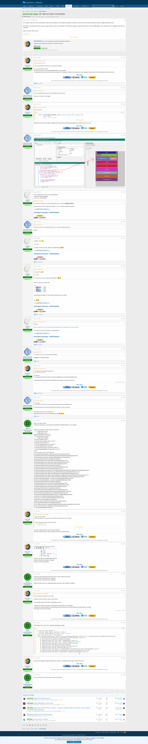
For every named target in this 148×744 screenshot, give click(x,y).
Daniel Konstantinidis (27, 429)
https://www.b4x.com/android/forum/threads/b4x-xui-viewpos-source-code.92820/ (56, 327)
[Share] (125, 20)
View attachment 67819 (40, 63)
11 (51, 716)
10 (49, 716)
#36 (124, 574)
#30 (124, 349)
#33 (124, 420)
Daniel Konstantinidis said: (41, 514)
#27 (124, 238)
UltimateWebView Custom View (43, 703)
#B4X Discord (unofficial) (27, 8)
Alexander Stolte (30, 711)
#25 (124, 192)
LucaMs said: (38, 224)
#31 (124, 365)
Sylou (121, 715)
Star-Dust (27, 16)
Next (36, 54)
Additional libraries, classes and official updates (48, 699)
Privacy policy (113, 732)
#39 (124, 658)
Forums (69, 6)
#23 (124, 104)
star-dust (47, 16)
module (57, 206)
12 (52, 716)
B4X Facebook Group (39, 8)
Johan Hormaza (27, 95)
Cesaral (120, 704)
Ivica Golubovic (30, 704)
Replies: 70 (35, 20)
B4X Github (48, 8)
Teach (57, 6)
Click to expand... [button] (74, 37)
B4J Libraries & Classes (43, 716)
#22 (124, 87)
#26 (124, 221)
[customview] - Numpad (40, 719)
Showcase (39, 6)
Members (84, 6)
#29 (124, 318)
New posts (76, 6)
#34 (124, 511)
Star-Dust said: (38, 90)
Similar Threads (55, 16)
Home (25, 6)
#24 (124, 135)
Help (118, 732)
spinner (42, 16)
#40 (124, 674)
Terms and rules (105, 732)
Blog (63, 6)
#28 (124, 266)
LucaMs (27, 200)
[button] (32, 6)
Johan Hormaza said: (39, 60)
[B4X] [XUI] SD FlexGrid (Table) (43, 714)
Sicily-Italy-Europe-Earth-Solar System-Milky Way (59, 41)
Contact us (97, 732)
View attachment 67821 (40, 372)
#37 (124, 590)
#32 (124, 397)
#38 (124, 622)
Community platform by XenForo (74, 735)
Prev (25, 54)
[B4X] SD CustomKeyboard (42, 698)
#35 (124, 544)
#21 (124, 57)
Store (46, 6)
